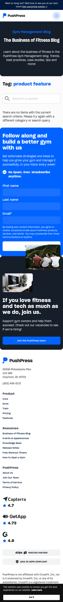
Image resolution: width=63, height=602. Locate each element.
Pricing (6, 413)
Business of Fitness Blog (16, 433)
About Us (8, 472)
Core (5, 398)
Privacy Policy (11, 487)
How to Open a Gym (14, 457)
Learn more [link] (37, 590)
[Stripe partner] (31, 552)
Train (5, 408)
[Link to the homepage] (14, 15)
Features (8, 418)
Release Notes (11, 447)
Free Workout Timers (15, 452)
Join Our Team (11, 477)
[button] (56, 16)
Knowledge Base (12, 443)
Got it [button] (31, 597)
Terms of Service (12, 482)
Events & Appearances (16, 438)
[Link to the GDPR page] (31, 561)
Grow (6, 403)
